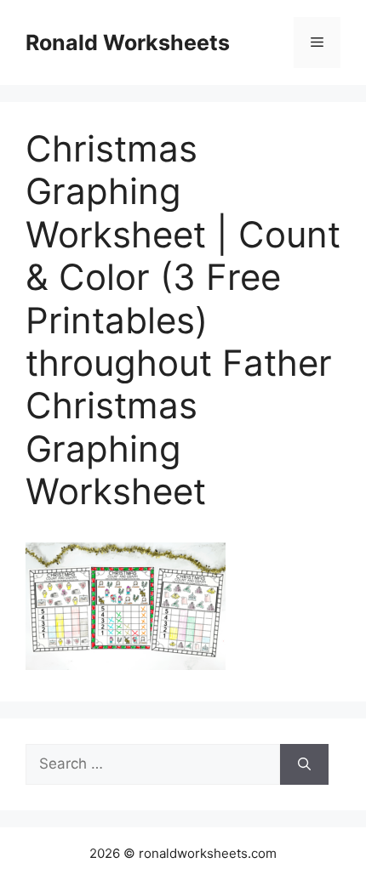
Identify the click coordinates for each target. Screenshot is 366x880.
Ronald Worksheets (128, 42)
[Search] (304, 764)
